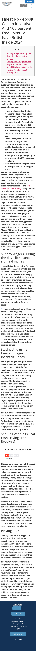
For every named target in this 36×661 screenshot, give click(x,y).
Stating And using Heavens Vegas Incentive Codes (19, 63)
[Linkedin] (10, 646)
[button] (30, 6)
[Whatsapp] (20, 646)
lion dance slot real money (15, 187)
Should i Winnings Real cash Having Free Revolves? (19, 68)
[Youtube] (26, 646)
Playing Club (12, 72)
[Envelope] (15, 646)
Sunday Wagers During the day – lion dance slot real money (19, 56)
